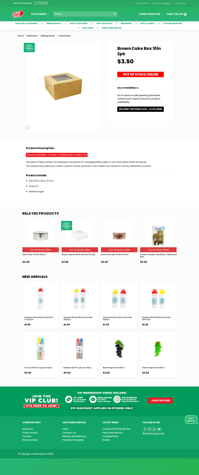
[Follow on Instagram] (39, 3)
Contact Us (180, 3)
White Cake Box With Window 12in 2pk (78, 254)
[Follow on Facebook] (35, 3)
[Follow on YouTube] (46, 3)
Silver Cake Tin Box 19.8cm (34, 254)
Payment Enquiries (73, 440)
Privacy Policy (30, 440)
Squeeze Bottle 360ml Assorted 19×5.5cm (156, 318)
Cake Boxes (64, 35)
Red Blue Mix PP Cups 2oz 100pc (77, 367)
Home (21, 35)
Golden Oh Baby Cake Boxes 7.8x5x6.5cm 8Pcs (158, 255)
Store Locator (142, 3)
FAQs (65, 429)
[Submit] (115, 14)
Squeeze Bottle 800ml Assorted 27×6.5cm (38, 318)
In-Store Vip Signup (162, 3)
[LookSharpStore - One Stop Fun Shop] (18, 14)
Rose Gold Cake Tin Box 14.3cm (115, 254)
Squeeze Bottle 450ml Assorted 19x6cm (117, 318)
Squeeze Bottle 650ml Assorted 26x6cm (78, 318)
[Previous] (22, 249)
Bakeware (32, 35)
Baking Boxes (48, 35)
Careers (26, 436)
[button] (175, 14)
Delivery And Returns (74, 436)
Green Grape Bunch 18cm (153, 367)
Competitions (110, 436)
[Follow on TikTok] (42, 3)
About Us (27, 429)
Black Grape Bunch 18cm (114, 367)
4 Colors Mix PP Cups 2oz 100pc (38, 367)
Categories (38, 14)
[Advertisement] (23, 462)
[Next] (176, 249)
